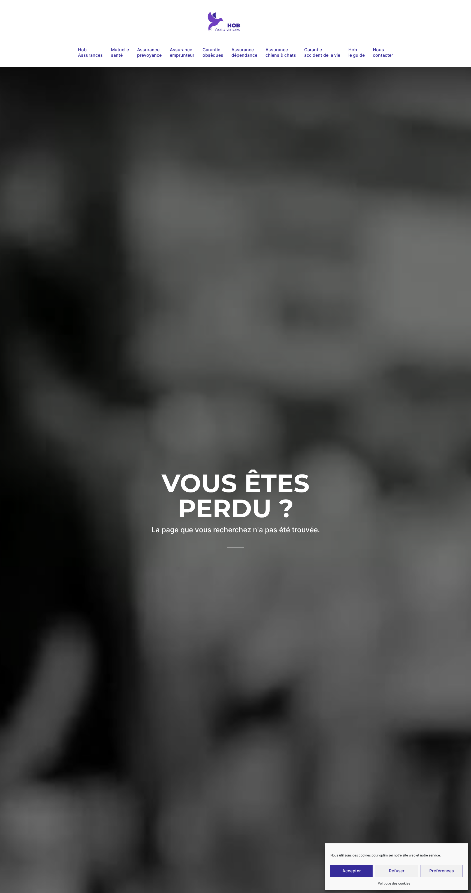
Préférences (441, 870)
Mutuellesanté (120, 52)
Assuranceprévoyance (149, 52)
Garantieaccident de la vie (322, 52)
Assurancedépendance (244, 52)
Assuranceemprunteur (182, 52)
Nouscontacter (383, 52)
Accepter (351, 870)
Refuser (396, 870)
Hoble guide (356, 52)
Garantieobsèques (213, 52)
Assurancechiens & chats (280, 52)
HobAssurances (90, 52)
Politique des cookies (394, 883)
